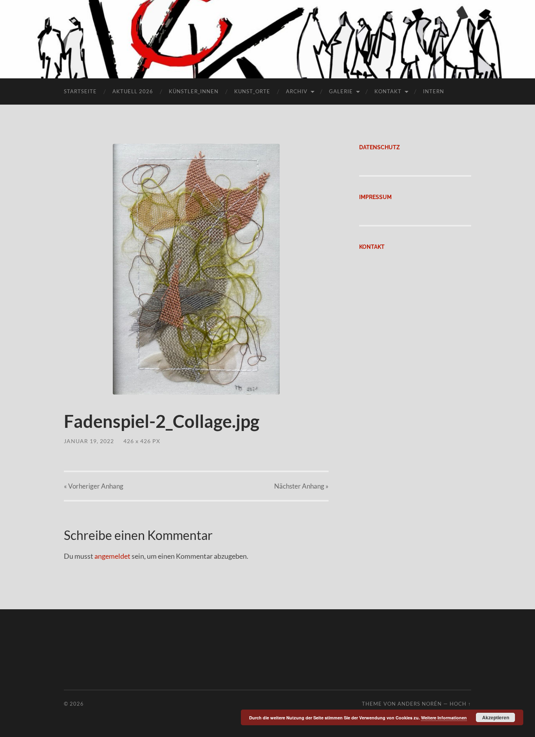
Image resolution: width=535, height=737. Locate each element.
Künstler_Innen (194, 91)
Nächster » (301, 486)
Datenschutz (379, 147)
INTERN (433, 91)
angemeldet (112, 556)
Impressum (375, 197)
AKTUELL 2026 (132, 91)
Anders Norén (420, 704)
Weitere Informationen (444, 718)
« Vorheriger (93, 486)
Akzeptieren (495, 717)
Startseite (80, 91)
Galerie (341, 91)
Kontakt (387, 91)
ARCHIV (296, 91)
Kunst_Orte (252, 91)
